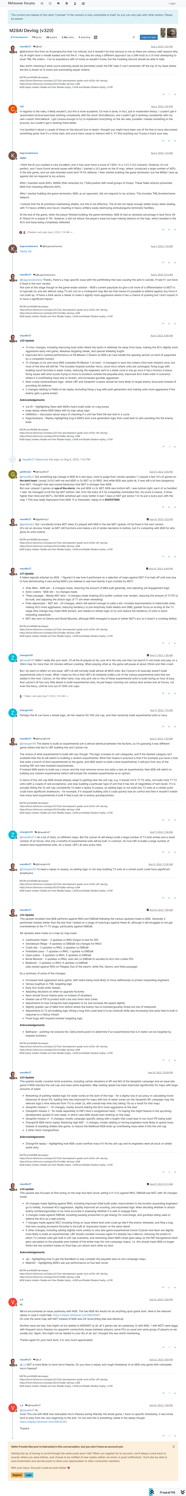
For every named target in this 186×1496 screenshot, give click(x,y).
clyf (22, 106)
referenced (41, 459)
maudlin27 (25, 46)
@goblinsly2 (42, 519)
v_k (21, 1299)
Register (17, 1475)
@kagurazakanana (52, 246)
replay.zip (26, 251)
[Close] (173, 1447)
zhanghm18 (26, 655)
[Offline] (14, 48)
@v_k (38, 1359)
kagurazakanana (29, 153)
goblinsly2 (25, 471)
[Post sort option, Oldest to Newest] (134, 37)
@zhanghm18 (43, 738)
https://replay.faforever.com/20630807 (76, 1315)
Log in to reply (148, 37)
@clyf (39, 46)
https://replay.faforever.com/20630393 (43, 1421)
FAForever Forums (21, 3)
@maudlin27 (42, 471)
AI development (20, 37)
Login (29, 1475)
